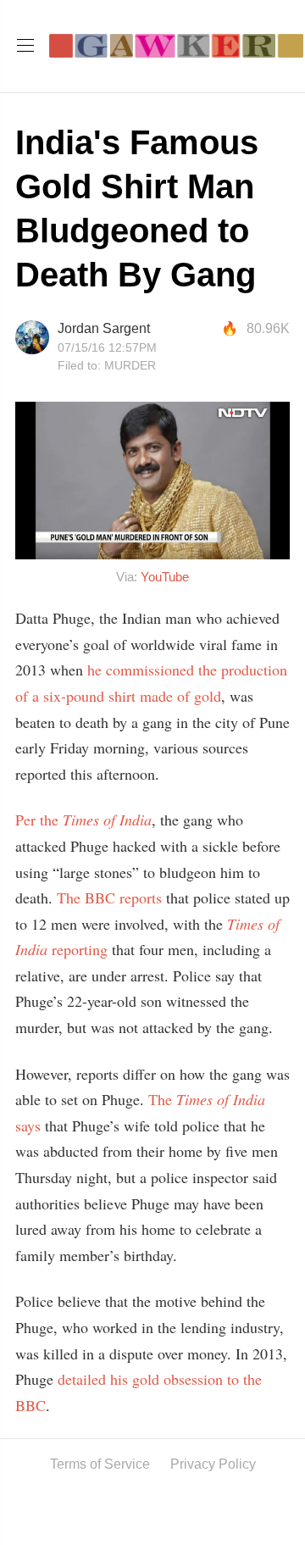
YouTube (165, 577)
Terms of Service (100, 1464)
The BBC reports (109, 897)
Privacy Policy (213, 1464)
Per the (83, 819)
